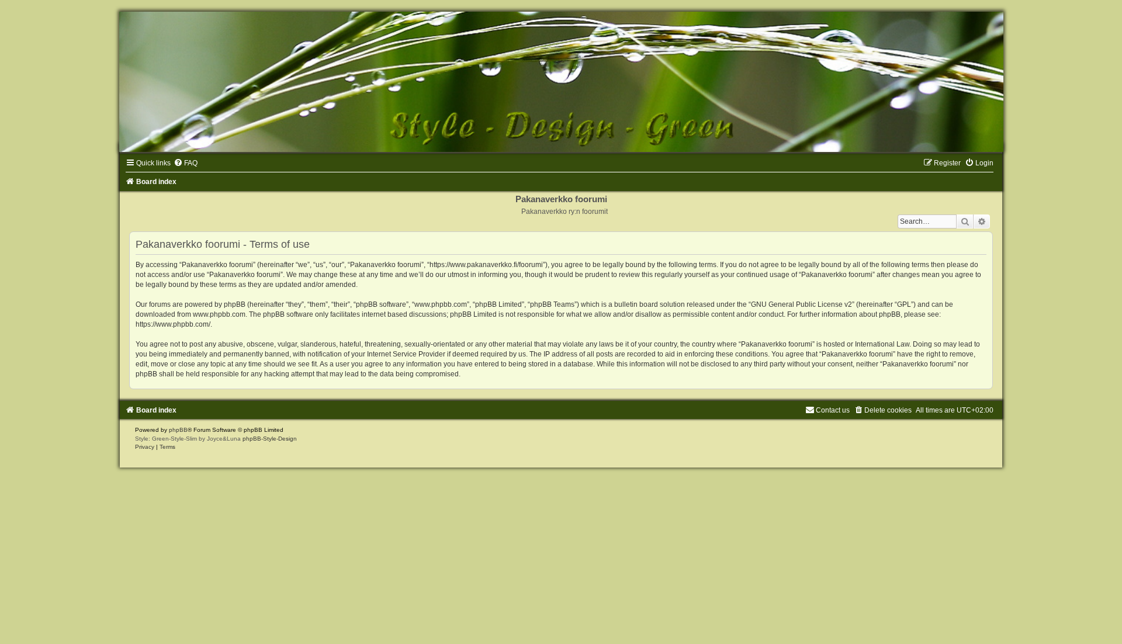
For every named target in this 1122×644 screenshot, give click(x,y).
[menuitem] (186, 163)
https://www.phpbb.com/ (173, 324)
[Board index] (561, 82)
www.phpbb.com (219, 314)
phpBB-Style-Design (270, 438)
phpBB (178, 430)
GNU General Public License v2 (801, 304)
